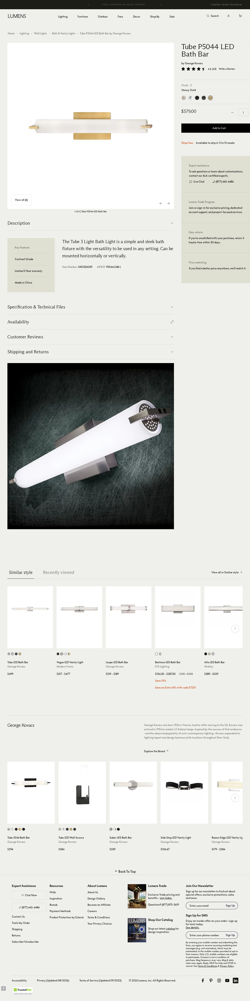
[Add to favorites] (12, 644)
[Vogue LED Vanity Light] (79, 609)
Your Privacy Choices (100, 923)
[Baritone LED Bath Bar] (178, 609)
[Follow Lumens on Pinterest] (211, 980)
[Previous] (89, 5)
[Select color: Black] (205, 654)
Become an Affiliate (99, 904)
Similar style (21, 572)
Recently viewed (58, 572)
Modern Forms (65, 666)
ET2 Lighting (162, 666)
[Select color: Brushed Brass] (69, 654)
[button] (193, 69)
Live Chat (199, 181)
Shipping (17, 929)
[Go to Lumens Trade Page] (137, 896)
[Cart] (240, 16)
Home (11, 33)
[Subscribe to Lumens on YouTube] (227, 980)
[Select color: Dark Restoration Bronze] (16, 654)
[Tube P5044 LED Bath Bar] (90, 125)
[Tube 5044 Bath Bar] (31, 785)
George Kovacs (194, 63)
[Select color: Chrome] (12, 654)
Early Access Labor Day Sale (131, 5)
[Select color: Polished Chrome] (156, 654)
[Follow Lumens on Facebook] (202, 980)
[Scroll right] (235, 629)
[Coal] (197, 98)
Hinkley (208, 666)
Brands (54, 904)
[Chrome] (190, 98)
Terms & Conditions (99, 917)
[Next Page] (168, 203)
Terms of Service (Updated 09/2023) (100, 980)
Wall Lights (40, 33)
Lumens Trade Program (226, 5)
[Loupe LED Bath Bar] (128, 609)
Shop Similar (32, 644)
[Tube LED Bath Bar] (30, 609)
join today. (166, 897)
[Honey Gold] (210, 98)
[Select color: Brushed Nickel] (8, 654)
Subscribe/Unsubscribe (25, 941)
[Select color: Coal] (23, 829)
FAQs (53, 892)
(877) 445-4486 (225, 181)
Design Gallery (96, 898)
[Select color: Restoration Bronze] (16, 829)
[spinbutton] (243, 112)
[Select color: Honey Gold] (20, 654)
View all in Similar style (225, 572)
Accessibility (19, 980)
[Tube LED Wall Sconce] (82, 785)
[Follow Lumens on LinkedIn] (235, 980)
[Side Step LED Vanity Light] (184, 785)
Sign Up (230, 905)
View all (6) (21, 199)
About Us (93, 892)
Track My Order (21, 922)
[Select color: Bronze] (58, 654)
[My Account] (228, 16)
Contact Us (18, 916)
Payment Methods (60, 911)
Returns (16, 935)
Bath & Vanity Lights (63, 33)
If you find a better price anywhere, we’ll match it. (217, 268)
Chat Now (31, 895)
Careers (92, 911)
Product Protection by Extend (66, 917)
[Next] (161, 5)
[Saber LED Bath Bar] (133, 785)
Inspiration (56, 898)
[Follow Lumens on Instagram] (219, 980)
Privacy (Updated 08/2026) (53, 980)
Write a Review (227, 69)
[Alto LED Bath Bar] (227, 609)
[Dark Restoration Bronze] (203, 98)
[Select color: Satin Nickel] (160, 654)
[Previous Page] (161, 203)
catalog (170, 928)
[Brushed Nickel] (183, 98)
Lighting (24, 33)
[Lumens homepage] (16, 16)
